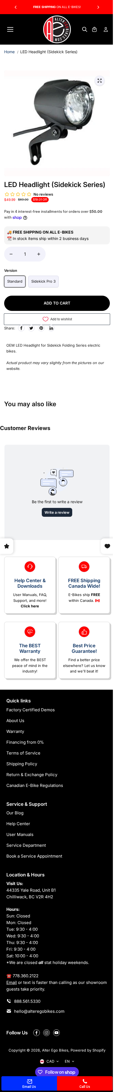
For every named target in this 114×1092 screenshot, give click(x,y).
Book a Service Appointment (34, 856)
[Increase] (39, 254)
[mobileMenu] (10, 29)
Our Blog (15, 812)
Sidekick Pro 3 (43, 281)
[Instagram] (46, 1032)
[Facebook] (21, 328)
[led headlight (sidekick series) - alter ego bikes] (100, 81)
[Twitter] (31, 328)
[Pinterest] (41, 328)
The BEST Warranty (30, 648)
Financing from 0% (25, 742)
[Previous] (16, 7)
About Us (15, 720)
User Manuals (19, 834)
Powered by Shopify (88, 1050)
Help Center (18, 823)
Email (11, 982)
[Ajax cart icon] (94, 29)
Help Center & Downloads (30, 583)
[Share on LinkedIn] (51, 328)
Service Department (26, 845)
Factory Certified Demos (30, 709)
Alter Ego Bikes (55, 1050)
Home (9, 51)
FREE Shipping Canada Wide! (84, 583)
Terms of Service (23, 753)
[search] (85, 29)
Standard (14, 281)
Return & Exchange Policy (31, 774)
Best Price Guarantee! (84, 648)
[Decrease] (11, 254)
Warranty (15, 731)
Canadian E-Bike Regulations (34, 785)
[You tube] (56, 1032)
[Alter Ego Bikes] (57, 29)
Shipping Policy (21, 763)
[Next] (98, 7)
